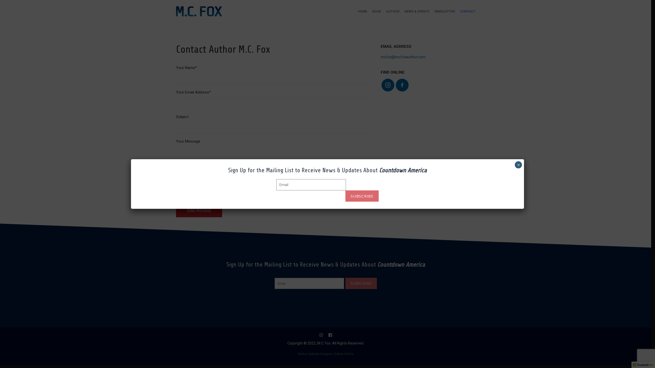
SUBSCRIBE (362, 196)
